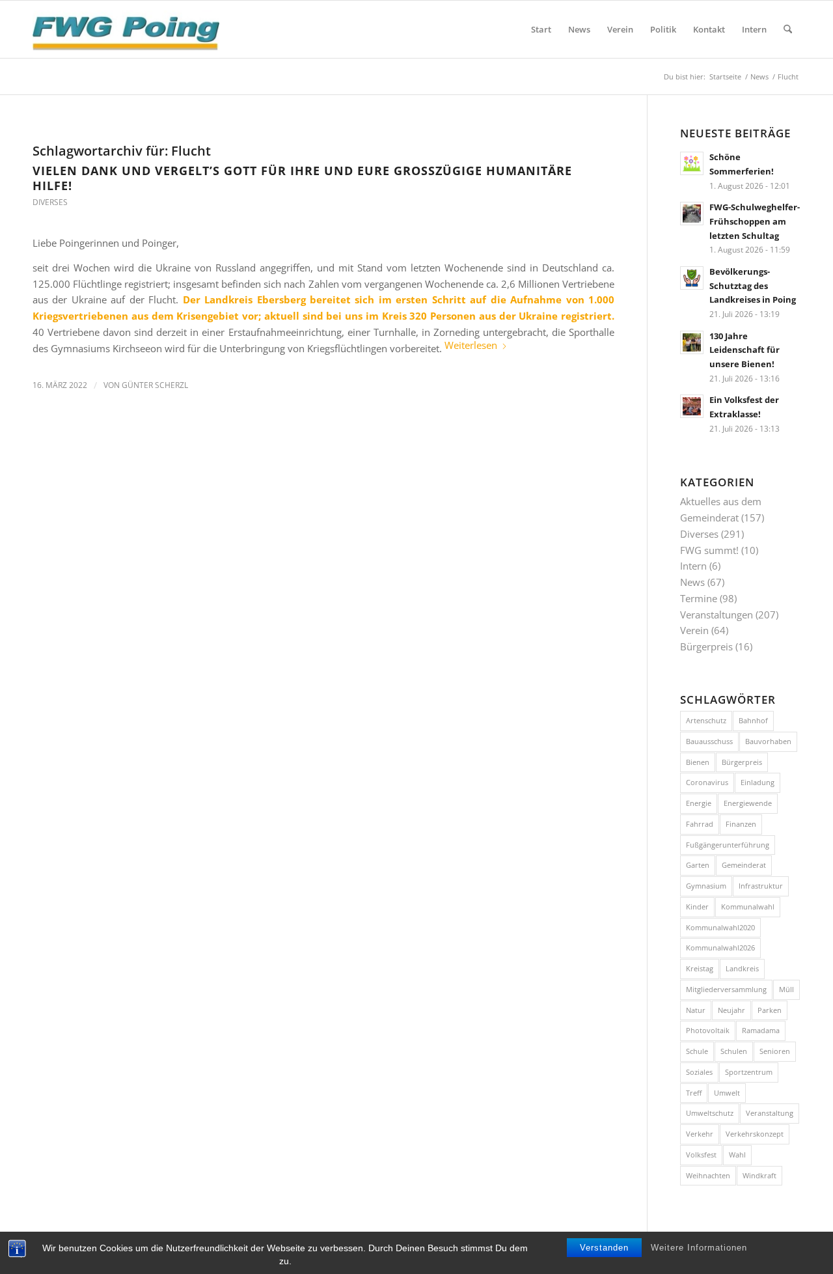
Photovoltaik (708, 1030)
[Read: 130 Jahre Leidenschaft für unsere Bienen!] (691, 342)
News (692, 582)
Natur (695, 1010)
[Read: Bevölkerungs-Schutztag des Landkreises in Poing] (691, 278)
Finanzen (741, 824)
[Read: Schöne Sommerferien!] (691, 163)
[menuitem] (541, 29)
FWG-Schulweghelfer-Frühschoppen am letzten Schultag (754, 221)
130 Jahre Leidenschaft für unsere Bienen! (744, 350)
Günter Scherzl (155, 385)
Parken (770, 1010)
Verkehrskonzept (755, 1134)
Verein (694, 630)
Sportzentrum (748, 1072)
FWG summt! (709, 550)
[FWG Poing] (126, 29)
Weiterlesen (470, 345)
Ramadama (761, 1030)
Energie (698, 803)
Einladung (757, 782)
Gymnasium (706, 886)
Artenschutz (706, 720)
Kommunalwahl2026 (720, 947)
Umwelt (727, 1093)
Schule (697, 1051)
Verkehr (699, 1134)
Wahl (737, 1154)
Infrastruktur (761, 886)
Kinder (697, 906)
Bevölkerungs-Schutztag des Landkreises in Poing (752, 285)
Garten (697, 865)
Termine (698, 598)
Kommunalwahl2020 (720, 927)
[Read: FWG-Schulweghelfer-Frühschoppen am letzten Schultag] (691, 213)
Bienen (697, 762)
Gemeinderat (744, 865)
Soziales (699, 1072)
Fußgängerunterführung (727, 845)
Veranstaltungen (716, 614)
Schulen (733, 1051)
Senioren (774, 1051)
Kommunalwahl (747, 906)
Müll (786, 989)
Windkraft (759, 1175)
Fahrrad (699, 824)
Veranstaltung (769, 1113)
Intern (693, 565)
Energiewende (748, 803)
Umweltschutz (709, 1113)
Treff (694, 1093)
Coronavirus (707, 782)
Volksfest (701, 1154)
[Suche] (787, 29)
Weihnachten (708, 1175)
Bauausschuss (709, 741)
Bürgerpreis (706, 646)
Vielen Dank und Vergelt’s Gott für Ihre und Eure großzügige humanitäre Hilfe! (302, 178)
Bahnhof (753, 720)
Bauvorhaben (768, 741)
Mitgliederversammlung (726, 989)
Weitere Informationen (699, 1248)
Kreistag (699, 968)
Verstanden (604, 1248)
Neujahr (731, 1010)
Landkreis (742, 968)
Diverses (50, 202)
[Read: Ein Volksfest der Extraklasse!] (691, 406)
